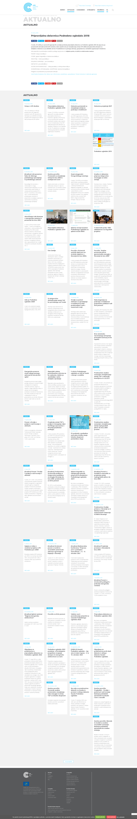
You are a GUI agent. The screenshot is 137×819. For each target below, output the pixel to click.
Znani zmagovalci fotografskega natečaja (79, 175)
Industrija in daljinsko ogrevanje (88, 74)
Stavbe (36, 74)
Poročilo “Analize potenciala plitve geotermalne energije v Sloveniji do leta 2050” (102, 253)
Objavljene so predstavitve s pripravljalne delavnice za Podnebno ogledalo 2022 (33, 652)
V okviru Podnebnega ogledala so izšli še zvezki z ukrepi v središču (80, 373)
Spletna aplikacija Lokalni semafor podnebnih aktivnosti (59, 810)
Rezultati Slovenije (70, 788)
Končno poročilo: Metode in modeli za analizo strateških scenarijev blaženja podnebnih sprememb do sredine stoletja (103, 725)
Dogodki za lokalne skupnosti (72, 779)
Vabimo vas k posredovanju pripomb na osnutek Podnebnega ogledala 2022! (80, 616)
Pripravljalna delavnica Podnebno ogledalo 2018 (56, 107)
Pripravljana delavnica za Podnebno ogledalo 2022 (103, 615)
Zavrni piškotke (111, 817)
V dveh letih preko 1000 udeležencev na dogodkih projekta (103, 229)
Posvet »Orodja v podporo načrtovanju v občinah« (32, 424)
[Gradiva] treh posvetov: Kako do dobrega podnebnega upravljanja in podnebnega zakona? (33, 176)
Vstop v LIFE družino (31, 106)
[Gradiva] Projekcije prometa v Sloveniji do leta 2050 (102, 548)
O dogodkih (50, 776)
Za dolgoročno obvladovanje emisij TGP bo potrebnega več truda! (57, 300)
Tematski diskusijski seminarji (72, 781)
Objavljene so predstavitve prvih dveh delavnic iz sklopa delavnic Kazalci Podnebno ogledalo (102, 653)
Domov (26, 15)
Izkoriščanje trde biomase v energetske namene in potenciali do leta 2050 (33, 218)
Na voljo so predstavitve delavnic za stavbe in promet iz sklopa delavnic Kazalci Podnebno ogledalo (80, 692)
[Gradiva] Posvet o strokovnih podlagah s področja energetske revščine (102, 582)
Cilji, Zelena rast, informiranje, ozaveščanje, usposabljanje (59, 74)
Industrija (68, 794)
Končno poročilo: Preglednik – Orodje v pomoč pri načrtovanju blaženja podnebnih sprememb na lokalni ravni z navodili (102, 692)
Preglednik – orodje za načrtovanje (55, 812)
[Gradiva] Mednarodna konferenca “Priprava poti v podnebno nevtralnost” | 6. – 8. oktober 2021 (79, 549)
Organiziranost (51, 792)
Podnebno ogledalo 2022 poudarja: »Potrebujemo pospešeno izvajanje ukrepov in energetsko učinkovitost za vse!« (56, 653)
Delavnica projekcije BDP (103, 106)
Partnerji (50, 794)
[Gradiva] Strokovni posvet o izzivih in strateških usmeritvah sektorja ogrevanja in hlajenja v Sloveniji (56, 549)
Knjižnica (50, 778)
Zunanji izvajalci (51, 795)
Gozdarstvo (68, 801)
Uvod (32, 74)
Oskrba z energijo (70, 797)
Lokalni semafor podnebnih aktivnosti (55, 808)
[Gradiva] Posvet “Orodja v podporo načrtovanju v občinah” (33, 473)
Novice (49, 774)
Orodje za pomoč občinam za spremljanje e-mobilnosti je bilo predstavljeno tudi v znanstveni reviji (79, 303)
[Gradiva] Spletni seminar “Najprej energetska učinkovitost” (33, 616)
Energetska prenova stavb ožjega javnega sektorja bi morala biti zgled (32, 374)
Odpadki (68, 802)
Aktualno (30, 15)
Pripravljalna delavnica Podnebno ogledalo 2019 (56, 228)
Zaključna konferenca (70, 784)
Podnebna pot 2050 (70, 792)
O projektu (50, 788)
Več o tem (27, 130)
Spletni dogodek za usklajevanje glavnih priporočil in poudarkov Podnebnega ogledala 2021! (79, 475)
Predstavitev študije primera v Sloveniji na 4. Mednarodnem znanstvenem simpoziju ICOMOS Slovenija (102, 510)
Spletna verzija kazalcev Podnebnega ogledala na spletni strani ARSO (80, 229)
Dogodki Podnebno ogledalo (72, 778)
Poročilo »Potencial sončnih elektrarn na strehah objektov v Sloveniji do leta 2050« (79, 253)
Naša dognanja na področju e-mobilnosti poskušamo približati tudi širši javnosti (103, 302)
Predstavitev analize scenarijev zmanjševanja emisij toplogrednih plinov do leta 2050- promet (102, 425)
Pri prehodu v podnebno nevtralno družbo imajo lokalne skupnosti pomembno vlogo (79, 436)
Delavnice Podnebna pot (71, 776)
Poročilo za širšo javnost (56, 614)
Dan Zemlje (52, 250)
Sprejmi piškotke (100, 817)
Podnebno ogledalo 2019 (103, 151)
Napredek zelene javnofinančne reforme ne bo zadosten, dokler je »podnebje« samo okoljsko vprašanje (57, 375)
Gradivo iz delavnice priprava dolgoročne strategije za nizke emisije (101, 176)
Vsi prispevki (68, 761)
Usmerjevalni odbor (52, 797)
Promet (77, 74)
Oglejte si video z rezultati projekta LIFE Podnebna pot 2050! (32, 548)
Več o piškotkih (120, 817)
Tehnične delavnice (70, 783)
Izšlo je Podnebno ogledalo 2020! (30, 301)
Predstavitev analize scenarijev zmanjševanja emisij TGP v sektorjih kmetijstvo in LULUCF (102, 375)
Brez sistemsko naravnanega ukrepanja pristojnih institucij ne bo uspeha (103, 336)
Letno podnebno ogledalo (71, 790)
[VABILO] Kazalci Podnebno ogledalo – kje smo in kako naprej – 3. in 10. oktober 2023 (80, 652)
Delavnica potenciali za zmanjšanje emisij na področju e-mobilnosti (79, 108)
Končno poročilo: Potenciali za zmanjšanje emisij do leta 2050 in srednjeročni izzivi (56, 176)
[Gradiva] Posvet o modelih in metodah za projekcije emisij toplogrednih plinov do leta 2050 (102, 475)
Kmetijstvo (41, 74)
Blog (49, 779)
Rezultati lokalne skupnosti (54, 806)
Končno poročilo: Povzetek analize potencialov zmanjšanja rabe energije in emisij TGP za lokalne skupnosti (57, 692)
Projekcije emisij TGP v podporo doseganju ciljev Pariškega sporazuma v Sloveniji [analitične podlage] (57, 425)
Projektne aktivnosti (52, 790)
